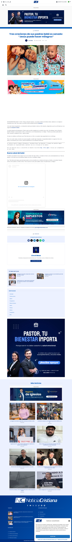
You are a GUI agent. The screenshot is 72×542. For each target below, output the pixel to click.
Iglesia (11, 298)
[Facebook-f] (1, 2)
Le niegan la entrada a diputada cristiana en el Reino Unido (25, 274)
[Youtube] (3, 2)
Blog (10, 314)
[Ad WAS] (36, 400)
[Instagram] (8, 2)
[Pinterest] (41, 505)
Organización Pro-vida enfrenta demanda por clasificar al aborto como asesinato (25, 281)
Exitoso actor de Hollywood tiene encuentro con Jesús (22, 466)
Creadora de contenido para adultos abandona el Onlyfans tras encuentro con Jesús (49, 467)
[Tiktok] (10, 2)
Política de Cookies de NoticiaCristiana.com (47, 539)
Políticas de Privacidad (62, 539)
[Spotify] (44, 505)
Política (11, 307)
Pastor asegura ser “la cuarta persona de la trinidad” (50, 489)
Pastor (11, 305)
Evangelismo (36, 30)
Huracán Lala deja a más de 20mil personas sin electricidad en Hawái (22, 490)
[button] (69, 521)
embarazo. (40, 123)
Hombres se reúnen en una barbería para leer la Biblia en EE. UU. (54, 274)
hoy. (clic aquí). (45, 147)
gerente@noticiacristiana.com (41, 227)
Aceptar (52, 536)
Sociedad (11, 294)
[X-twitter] (6, 2)
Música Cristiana (13, 303)
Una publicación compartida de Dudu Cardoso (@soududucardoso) (26, 204)
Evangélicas (12, 312)
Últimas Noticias (14, 271)
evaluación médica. (15, 127)
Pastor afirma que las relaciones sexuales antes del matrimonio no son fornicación (49, 444)
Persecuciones (12, 296)
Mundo (11, 310)
